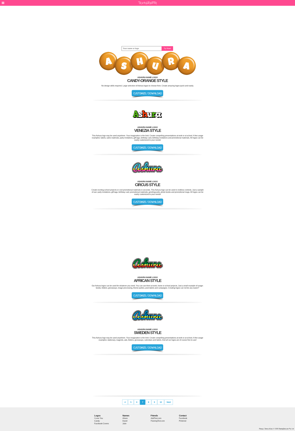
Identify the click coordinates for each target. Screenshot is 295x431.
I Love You (98, 418)
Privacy (261, 429)
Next (169, 402)
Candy (97, 421)
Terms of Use (268, 429)
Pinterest (182, 421)
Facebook (183, 418)
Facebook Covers (101, 424)
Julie (124, 424)
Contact (182, 415)
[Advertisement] (147, 26)
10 (161, 402)
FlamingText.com (158, 421)
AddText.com (156, 418)
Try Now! (167, 48)
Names (125, 415)
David (124, 421)
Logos (97, 415)
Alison (125, 418)
